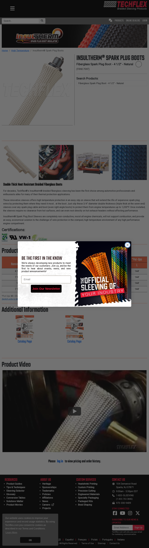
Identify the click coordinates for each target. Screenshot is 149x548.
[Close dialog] (127, 245)
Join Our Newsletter (46, 288)
